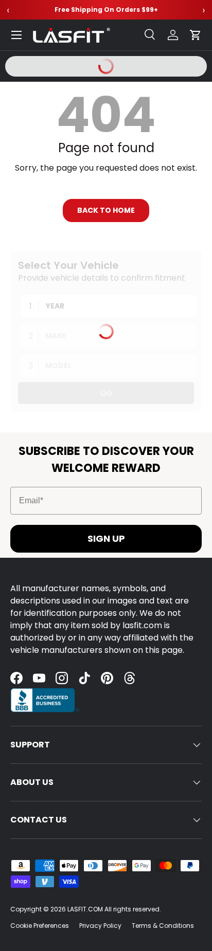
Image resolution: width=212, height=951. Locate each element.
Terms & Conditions (163, 925)
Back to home (106, 210)
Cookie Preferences (39, 925)
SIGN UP (106, 538)
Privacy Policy (100, 925)
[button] (195, 35)
